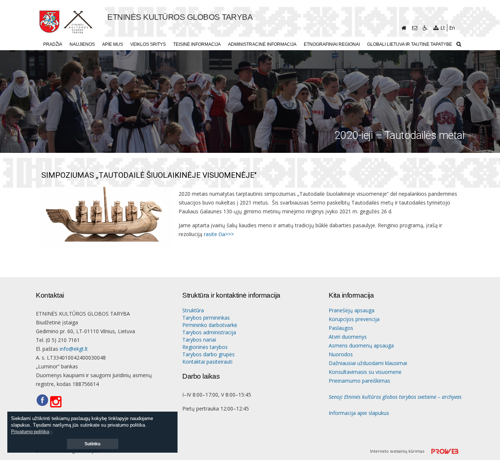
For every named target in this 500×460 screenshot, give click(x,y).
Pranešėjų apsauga (351, 310)
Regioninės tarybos (205, 346)
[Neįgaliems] (425, 28)
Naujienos (82, 44)
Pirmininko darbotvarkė (209, 324)
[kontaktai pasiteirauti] (414, 28)
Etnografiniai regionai (332, 44)
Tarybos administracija (209, 332)
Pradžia (52, 44)
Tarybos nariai (199, 339)
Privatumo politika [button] (30, 431)
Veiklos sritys (148, 44)
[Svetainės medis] (435, 28)
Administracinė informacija (262, 44)
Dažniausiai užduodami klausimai (368, 363)
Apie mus (112, 44)
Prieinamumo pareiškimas (359, 380)
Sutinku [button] (92, 443)
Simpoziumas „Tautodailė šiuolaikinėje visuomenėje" (149, 175)
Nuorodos (341, 354)
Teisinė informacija (197, 44)
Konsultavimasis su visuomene (365, 371)
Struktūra (193, 310)
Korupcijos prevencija (354, 319)
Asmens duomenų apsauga (361, 345)
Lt (442, 27)
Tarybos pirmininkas (206, 317)
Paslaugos (341, 327)
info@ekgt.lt (74, 348)
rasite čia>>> (219, 234)
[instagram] (58, 402)
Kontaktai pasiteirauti (207, 361)
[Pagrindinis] (403, 28)
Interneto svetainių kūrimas (397, 451)
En (452, 27)
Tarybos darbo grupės (208, 354)
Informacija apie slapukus (359, 412)
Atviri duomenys (348, 336)
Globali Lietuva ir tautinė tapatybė (409, 44)
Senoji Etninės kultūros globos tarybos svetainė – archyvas (395, 396)
